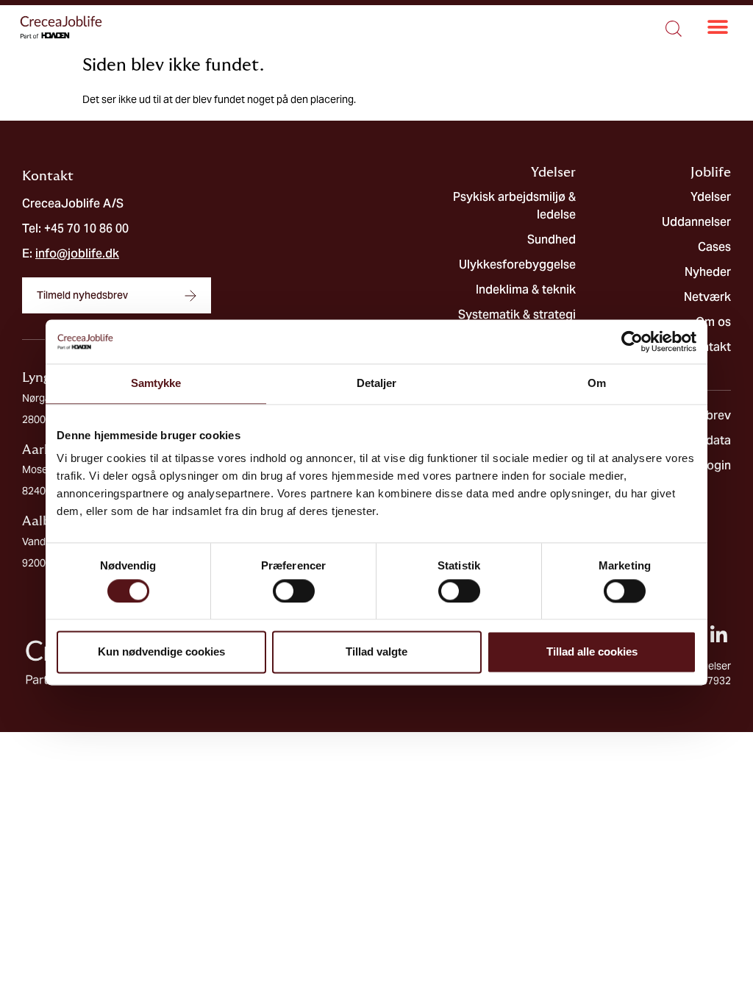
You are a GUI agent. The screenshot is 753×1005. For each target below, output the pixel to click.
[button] (718, 27)
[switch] (294, 591)
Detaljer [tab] (377, 383)
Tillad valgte (376, 652)
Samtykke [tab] (156, 383)
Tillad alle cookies (592, 652)
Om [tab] (597, 383)
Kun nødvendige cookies (161, 652)
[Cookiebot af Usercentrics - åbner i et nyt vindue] (632, 341)
